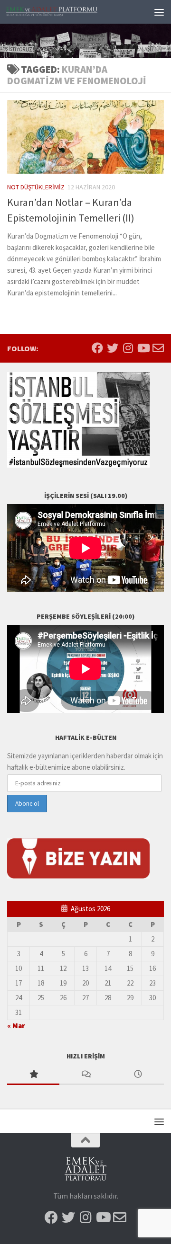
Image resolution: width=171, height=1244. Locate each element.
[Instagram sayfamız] (127, 348)
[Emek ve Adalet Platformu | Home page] (67, 12)
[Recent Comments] (85, 1075)
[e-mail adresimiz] (158, 348)
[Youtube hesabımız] (143, 348)
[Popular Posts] (33, 1075)
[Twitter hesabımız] (112, 348)
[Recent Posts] (138, 1075)
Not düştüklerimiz (36, 187)
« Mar (16, 1025)
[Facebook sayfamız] (97, 348)
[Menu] (159, 12)
